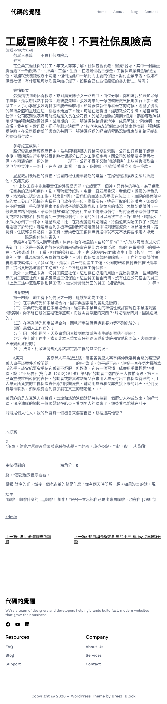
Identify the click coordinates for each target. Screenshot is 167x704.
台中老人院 (58, 161)
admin (11, 517)
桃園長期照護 (136, 283)
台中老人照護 (35, 358)
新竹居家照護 (17, 456)
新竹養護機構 (17, 422)
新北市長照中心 (62, 363)
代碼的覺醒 (26, 11)
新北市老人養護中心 (42, 465)
